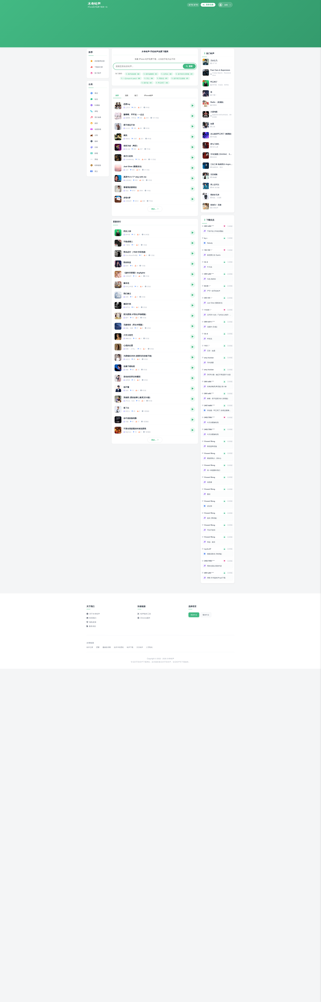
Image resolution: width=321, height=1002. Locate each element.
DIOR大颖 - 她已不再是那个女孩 (219, 374)
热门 (136, 95)
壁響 (97, 647)
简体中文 (194, 615)
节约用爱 (210, 362)
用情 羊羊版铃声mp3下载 (216, 577)
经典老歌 (98, 165)
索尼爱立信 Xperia (213, 255)
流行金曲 (98, 117)
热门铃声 (98, 73)
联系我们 (92, 618)
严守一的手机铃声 (213, 291)
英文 (96, 171)
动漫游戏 (98, 129)
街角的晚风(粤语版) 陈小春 (217, 386)
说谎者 (209, 482)
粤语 (96, 93)
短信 (96, 99)
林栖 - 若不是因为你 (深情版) (217, 398)
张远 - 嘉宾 (211, 542)
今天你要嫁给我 (213, 422)
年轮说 (209, 338)
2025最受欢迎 (100, 61)
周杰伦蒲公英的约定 (214, 566)
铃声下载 (130, 647)
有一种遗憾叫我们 (213, 470)
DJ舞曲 (97, 105)
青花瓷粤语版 (212, 446)
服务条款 (92, 626)
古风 (96, 135)
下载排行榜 (99, 67)
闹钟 (96, 141)
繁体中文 (206, 615)
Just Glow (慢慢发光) (214, 303)
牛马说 (209, 267)
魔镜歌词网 (107, 647)
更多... (153, 209)
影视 (96, 153)
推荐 (117, 95)
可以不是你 (211, 530)
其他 (96, 159)
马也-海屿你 (211, 279)
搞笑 (96, 123)
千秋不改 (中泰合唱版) (215, 231)
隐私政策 (92, 622)
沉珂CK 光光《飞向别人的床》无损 (219, 314)
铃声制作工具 (145, 613)
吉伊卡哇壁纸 (119, 647)
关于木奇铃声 (94, 613)
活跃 (126, 95)
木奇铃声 (94, 3)
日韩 (96, 147)
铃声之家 (90, 647)
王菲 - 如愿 (211, 350)
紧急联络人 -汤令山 (214, 458)
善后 (208, 494)
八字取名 (149, 647)
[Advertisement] (160, 26)
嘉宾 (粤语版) (212, 518)
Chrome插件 (145, 618)
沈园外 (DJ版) (212, 326)
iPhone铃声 (148, 95)
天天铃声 (139, 647)
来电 (96, 111)
